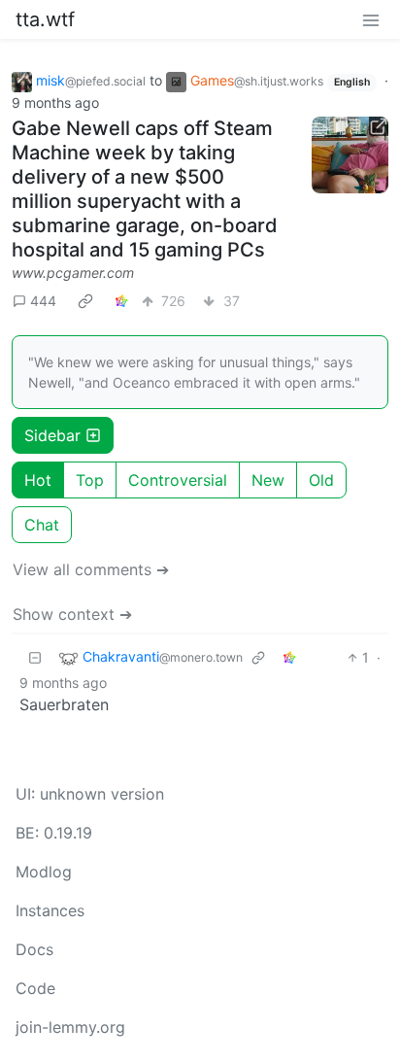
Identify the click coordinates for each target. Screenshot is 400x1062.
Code (35, 988)
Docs (34, 949)
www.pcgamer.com (73, 272)
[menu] (370, 19)
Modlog (44, 871)
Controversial (177, 480)
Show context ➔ (72, 614)
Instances (50, 910)
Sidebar (52, 435)
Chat (41, 524)
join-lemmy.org (70, 1027)
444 (43, 300)
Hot (37, 480)
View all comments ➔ (91, 569)
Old (321, 480)
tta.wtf (45, 19)
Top (90, 480)
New (267, 480)
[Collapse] (34, 657)
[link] (85, 301)
